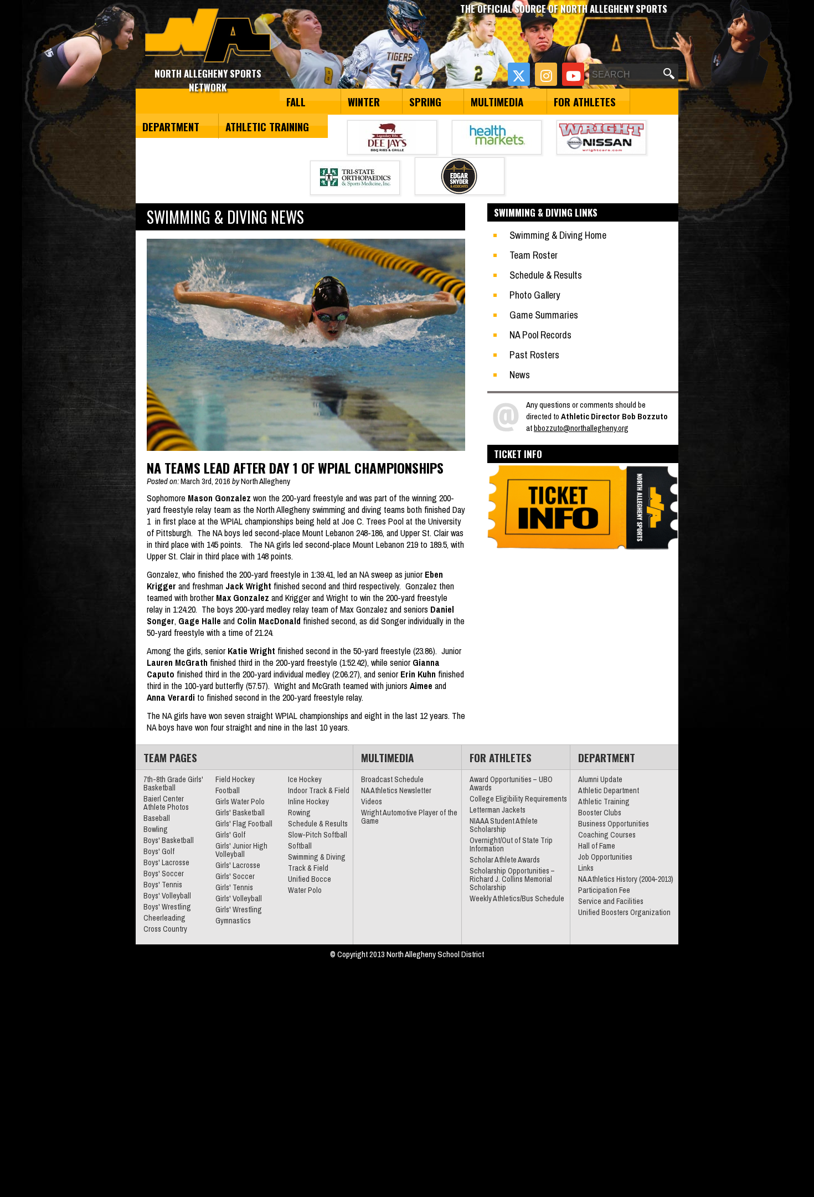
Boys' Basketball (168, 840)
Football (227, 790)
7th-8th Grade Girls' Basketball (173, 783)
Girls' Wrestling (238, 910)
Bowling (155, 829)
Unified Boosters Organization (624, 912)
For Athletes (585, 101)
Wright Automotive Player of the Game (409, 817)
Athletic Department (608, 790)
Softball (300, 846)
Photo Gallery (534, 295)
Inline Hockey (308, 801)
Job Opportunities (605, 857)
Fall (296, 101)
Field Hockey (235, 779)
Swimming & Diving (317, 857)
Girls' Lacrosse (237, 865)
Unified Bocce (309, 879)
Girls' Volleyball (238, 898)
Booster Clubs (599, 813)
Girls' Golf (230, 835)
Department (170, 126)
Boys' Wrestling (167, 907)
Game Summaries (543, 315)
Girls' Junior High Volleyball (241, 850)
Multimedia (497, 101)
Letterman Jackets (498, 810)
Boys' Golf (158, 851)
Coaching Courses (607, 835)
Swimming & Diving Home (557, 235)
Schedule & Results (545, 275)
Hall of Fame (596, 846)
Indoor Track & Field (318, 790)
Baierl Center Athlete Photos (166, 803)
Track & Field (308, 868)
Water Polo (305, 890)
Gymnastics (233, 921)
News (519, 375)
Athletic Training (267, 126)
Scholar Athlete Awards (505, 860)
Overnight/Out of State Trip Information (511, 844)
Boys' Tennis (162, 885)
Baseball (156, 818)
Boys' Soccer (163, 874)
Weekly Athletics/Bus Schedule (517, 898)
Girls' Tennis (234, 887)
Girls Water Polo (240, 801)
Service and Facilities (610, 901)
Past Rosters (534, 355)
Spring (425, 101)
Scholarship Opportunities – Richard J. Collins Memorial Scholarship (512, 879)
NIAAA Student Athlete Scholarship (504, 825)
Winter (364, 101)
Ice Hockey (305, 779)
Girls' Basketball (240, 813)
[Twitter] (519, 74)
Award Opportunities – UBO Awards (511, 783)
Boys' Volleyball (167, 896)
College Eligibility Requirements (518, 799)
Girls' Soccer (235, 876)
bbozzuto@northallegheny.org (581, 428)
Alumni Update (600, 779)
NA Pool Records (540, 335)
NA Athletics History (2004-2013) (625, 879)
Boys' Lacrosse (166, 862)
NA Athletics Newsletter (396, 790)
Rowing (299, 813)
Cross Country (165, 929)
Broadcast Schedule (392, 779)
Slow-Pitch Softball (317, 835)
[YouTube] (573, 74)
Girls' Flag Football (243, 824)
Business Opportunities (613, 824)
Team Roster (533, 255)
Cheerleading (164, 918)
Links (586, 868)
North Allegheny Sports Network (208, 36)
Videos (371, 801)
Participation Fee (604, 890)
